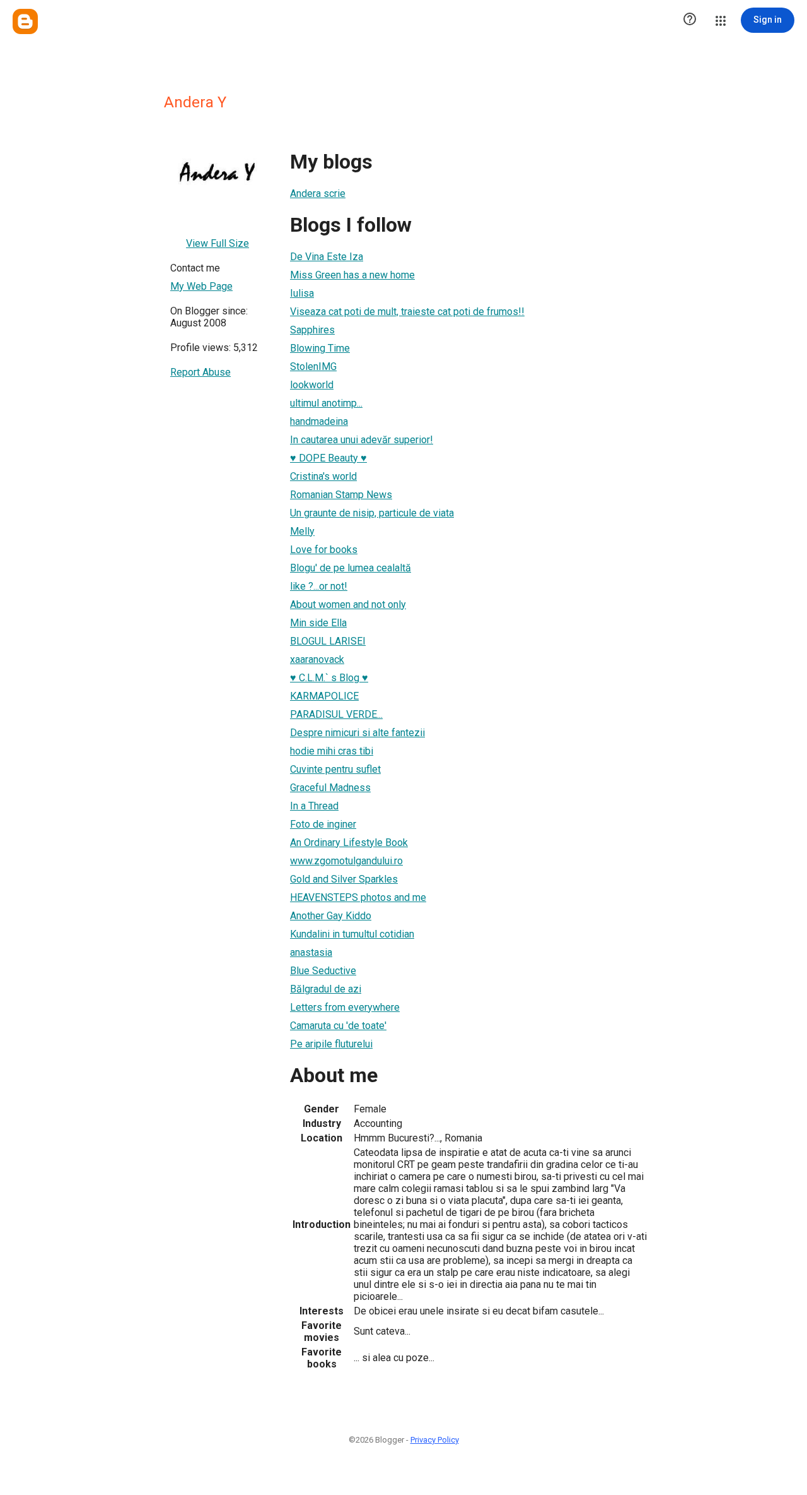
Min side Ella (318, 623)
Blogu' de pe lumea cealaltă (350, 568)
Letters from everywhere (345, 1007)
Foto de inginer (323, 824)
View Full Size (217, 243)
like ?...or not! (318, 586)
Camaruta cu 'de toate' (338, 1026)
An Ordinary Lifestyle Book (349, 843)
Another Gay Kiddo (330, 916)
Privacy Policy (434, 1439)
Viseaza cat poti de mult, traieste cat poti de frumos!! (407, 312)
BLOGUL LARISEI (328, 641)
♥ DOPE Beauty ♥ (328, 458)
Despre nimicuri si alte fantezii (357, 733)
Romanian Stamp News (341, 495)
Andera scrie (317, 194)
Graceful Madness (330, 788)
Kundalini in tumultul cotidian (352, 934)
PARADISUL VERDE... (336, 714)
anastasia (311, 952)
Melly (302, 531)
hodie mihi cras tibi (331, 751)
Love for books (323, 550)
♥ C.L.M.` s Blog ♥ (329, 678)
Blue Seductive (323, 971)
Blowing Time (320, 348)
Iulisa (302, 293)
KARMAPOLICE (324, 696)
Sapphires (312, 330)
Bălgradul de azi (325, 989)
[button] (690, 20)
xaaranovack (317, 659)
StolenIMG (313, 366)
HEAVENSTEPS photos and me (358, 897)
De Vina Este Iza (326, 257)
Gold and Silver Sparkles (344, 879)
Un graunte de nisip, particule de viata (372, 513)
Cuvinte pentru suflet (335, 769)
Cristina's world (323, 476)
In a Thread (314, 806)
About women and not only (348, 605)
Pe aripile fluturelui (331, 1044)
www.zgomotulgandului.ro (346, 861)
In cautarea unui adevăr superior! (361, 440)
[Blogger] (25, 21)
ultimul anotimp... (326, 403)
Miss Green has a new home (352, 275)
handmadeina (319, 421)
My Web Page (201, 286)
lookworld (312, 385)
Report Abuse (200, 372)
